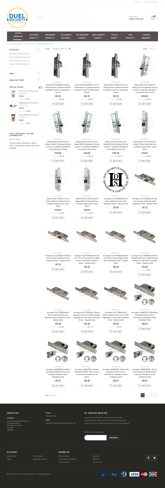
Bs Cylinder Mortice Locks (20, 54)
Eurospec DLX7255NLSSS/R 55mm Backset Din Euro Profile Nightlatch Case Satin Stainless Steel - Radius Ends (116, 316)
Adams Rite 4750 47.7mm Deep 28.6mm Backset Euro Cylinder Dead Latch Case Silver (58, 202)
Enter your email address (94, 432)
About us (96, 456)
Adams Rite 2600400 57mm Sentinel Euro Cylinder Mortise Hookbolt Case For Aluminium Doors (115, 89)
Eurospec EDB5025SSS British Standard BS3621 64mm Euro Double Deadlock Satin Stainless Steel (58, 373)
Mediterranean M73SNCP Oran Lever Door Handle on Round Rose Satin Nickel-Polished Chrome (29, 103)
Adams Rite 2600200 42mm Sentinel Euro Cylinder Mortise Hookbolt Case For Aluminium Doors (58, 89)
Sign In (137, 2)
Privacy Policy (110, 423)
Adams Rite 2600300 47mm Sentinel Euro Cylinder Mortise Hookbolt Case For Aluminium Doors (87, 89)
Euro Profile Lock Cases (19, 57)
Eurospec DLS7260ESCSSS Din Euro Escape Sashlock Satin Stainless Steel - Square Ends (144, 201)
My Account (11, 456)
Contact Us (97, 462)
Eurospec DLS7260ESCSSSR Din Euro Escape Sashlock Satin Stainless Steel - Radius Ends (58, 258)
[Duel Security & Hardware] (17, 18)
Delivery (96, 459)
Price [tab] (11, 73)
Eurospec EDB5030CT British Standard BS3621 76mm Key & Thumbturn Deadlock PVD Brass (87, 373)
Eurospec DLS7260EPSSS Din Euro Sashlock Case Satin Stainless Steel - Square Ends (116, 201)
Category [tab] (14, 49)
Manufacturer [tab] (16, 80)
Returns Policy (64, 456)
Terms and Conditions (67, 459)
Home (8, 44)
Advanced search (40, 459)
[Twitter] (155, 458)
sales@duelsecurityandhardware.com (61, 423)
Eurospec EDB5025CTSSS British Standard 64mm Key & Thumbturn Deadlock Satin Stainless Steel (145, 316)
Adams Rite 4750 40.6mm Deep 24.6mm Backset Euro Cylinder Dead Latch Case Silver (145, 146)
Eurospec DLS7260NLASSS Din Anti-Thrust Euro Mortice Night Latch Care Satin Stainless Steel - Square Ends (87, 259)
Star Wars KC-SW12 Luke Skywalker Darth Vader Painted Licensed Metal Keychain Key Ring (29, 91)
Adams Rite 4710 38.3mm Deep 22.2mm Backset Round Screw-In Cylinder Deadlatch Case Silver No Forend (144, 89)
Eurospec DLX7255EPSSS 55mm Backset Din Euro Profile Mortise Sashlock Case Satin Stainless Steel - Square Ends (145, 259)
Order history (38, 456)
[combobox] (62, 17)
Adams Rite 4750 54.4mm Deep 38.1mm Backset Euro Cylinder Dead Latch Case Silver (86, 202)
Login (9, 459)
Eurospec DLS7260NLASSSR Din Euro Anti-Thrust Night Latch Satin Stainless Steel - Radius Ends (116, 259)
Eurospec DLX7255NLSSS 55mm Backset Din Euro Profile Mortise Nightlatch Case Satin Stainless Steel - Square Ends (87, 316)
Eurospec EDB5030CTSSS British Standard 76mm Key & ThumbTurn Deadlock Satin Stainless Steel (116, 373)
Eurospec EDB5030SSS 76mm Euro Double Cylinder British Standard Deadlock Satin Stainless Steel (144, 373)
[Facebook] (148, 458)
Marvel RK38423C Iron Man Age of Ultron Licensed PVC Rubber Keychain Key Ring (29, 115)
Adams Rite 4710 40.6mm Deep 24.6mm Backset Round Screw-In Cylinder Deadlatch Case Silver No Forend (58, 146)
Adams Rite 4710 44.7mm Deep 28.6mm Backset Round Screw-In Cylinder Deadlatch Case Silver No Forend (87, 146)
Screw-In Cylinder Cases (19, 64)
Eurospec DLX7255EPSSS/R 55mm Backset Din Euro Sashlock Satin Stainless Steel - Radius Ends (58, 316)
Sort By (47, 49)
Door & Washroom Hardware (22, 44)
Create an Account (150, 2)
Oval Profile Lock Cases (19, 61)
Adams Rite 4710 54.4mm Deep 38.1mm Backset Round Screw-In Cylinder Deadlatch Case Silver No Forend (116, 146)
